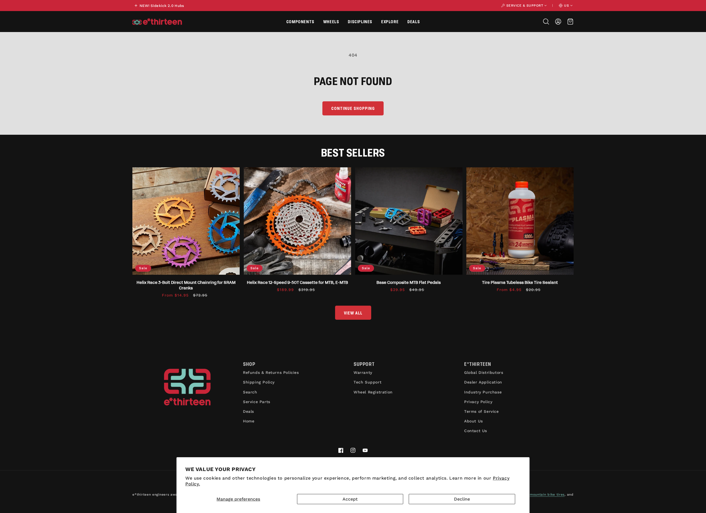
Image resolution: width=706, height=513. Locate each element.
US (566, 5)
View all (353, 313)
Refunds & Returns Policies (271, 372)
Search (250, 392)
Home (248, 421)
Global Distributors (483, 372)
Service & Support (524, 5)
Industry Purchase (483, 392)
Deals (413, 21)
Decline (462, 499)
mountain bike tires (547, 494)
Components (300, 21)
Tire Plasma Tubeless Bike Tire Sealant (520, 282)
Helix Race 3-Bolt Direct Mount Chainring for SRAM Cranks (186, 284)
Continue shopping (353, 108)
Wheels (331, 21)
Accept (350, 499)
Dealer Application (483, 382)
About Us (473, 421)
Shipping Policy (259, 382)
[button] (300, 21)
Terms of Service (481, 411)
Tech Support (367, 382)
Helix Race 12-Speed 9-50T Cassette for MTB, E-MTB (297, 282)
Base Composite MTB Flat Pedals (408, 282)
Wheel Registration (373, 392)
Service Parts (256, 402)
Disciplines (360, 21)
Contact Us (475, 431)
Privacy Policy (478, 402)
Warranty (363, 372)
